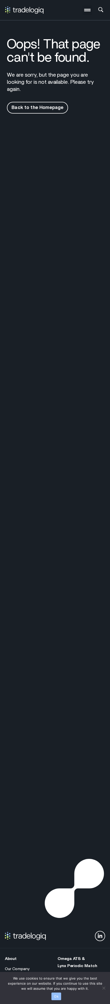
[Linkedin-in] (100, 936)
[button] (87, 10)
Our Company (17, 969)
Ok (56, 996)
